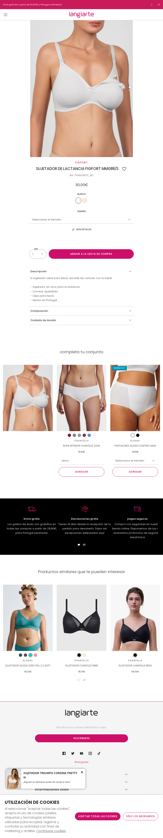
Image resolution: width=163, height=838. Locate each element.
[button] (124, 169)
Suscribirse (81, 738)
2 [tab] (129, 90)
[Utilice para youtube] (81, 753)
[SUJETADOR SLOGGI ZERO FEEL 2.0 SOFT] (28, 618)
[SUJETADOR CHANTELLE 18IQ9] (135, 618)
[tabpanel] (81, 88)
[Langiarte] (81, 15)
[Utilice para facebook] (64, 753)
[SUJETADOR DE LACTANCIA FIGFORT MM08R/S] (28, 398)
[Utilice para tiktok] (99, 753)
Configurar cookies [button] (51, 831)
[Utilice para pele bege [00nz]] (85, 200)
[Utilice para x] (73, 753)
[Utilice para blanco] (78, 200)
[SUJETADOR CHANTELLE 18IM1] (81, 618)
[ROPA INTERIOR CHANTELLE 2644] (81, 398)
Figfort (81, 162)
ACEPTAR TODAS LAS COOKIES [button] (97, 816)
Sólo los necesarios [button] (140, 816)
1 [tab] (129, 87)
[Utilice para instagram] (90, 753)
